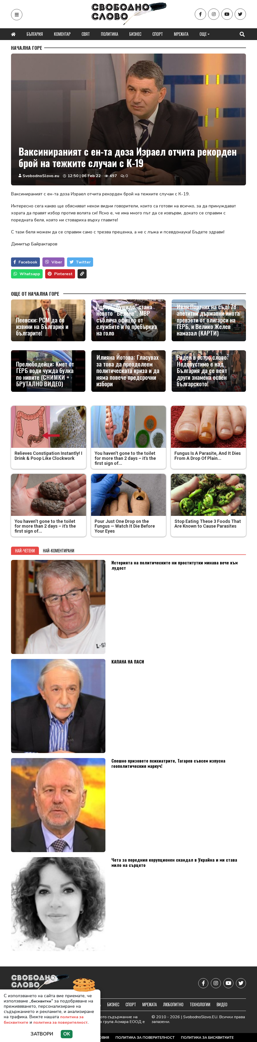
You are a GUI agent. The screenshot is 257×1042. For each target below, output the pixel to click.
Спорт (157, 34)
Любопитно (173, 1004)
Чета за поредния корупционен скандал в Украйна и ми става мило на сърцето (174, 862)
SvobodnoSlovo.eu (41, 176)
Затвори (42, 1034)
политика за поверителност (60, 1022)
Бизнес (135, 34)
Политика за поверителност (145, 1037)
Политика (109, 34)
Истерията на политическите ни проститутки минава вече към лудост (174, 565)
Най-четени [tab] (25, 551)
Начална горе (26, 48)
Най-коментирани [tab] (58, 551)
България (35, 34)
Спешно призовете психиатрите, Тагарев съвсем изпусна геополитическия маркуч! (168, 763)
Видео (222, 1004)
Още (203, 34)
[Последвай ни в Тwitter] (240, 14)
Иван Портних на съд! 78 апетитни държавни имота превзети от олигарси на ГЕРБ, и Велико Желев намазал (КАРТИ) (208, 319)
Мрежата (181, 34)
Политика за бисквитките (207, 1037)
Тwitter (83, 262)
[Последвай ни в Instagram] (213, 14)
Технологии (200, 1004)
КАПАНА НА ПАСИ (127, 661)
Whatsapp (30, 274)
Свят (86, 34)
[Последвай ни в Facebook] (200, 14)
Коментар (62, 34)
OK (66, 1034)
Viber (56, 262)
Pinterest (63, 274)
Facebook (28, 262)
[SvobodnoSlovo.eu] (40, 983)
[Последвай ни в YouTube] (227, 14)
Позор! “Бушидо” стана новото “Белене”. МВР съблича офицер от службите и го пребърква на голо (126, 319)
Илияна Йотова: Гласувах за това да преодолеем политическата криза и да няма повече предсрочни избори (127, 370)
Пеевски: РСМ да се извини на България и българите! (42, 326)
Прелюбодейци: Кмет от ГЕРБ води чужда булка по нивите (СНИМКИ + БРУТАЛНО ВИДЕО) (45, 374)
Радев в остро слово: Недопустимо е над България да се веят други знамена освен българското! (202, 370)
